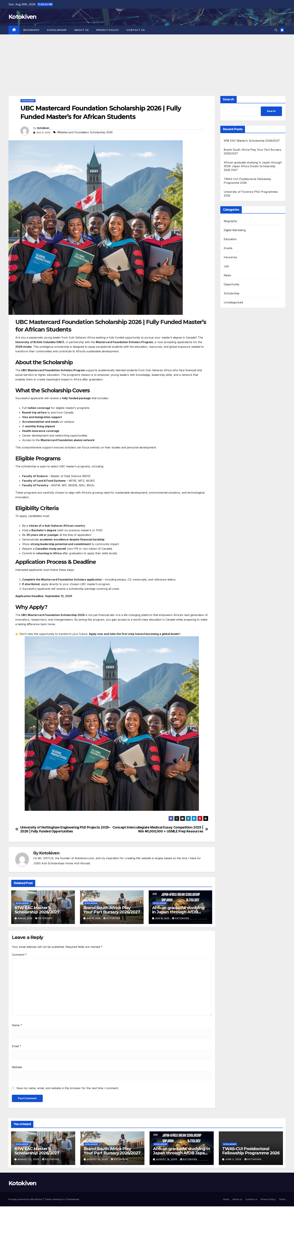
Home (226, 1199)
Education (230, 239)
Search (228, 99)
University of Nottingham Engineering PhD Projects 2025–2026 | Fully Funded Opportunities (65, 829)
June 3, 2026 (233, 1159)
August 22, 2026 (29, 1159)
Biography (31, 30)
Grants (228, 248)
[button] (276, 30)
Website (17, 1067)
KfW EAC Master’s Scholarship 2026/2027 (37, 909)
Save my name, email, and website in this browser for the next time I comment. (67, 1088)
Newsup (57, 1199)
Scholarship (57, 30)
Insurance (230, 257)
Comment (19, 954)
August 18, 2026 (167, 1159)
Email (16, 1046)
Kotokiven (22, 16)
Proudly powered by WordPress (26, 1199)
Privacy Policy (107, 30)
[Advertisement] (147, 60)
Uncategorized (233, 302)
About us (81, 30)
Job (226, 266)
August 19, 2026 (98, 1159)
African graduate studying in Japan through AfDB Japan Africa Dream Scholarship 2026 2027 (253, 166)
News (227, 275)
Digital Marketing (235, 230)
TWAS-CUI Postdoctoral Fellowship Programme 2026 (251, 1150)
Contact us (135, 30)
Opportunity (232, 284)
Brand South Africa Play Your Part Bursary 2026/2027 (111, 909)
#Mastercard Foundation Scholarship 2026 (85, 132)
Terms (282, 1199)
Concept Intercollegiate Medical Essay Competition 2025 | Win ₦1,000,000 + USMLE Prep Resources (157, 829)
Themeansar (72, 1199)
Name (17, 1025)
